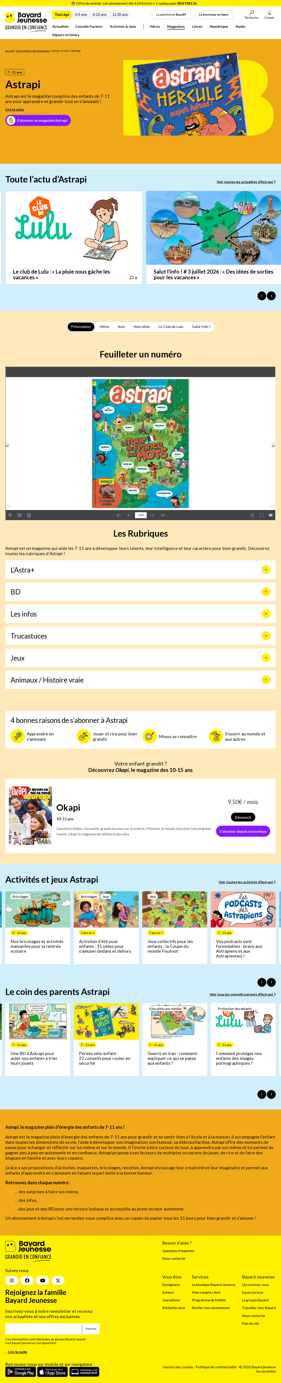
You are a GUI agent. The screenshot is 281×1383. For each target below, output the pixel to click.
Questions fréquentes (178, 1251)
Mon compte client (206, 1292)
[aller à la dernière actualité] (262, 295)
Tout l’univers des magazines (33, 50)
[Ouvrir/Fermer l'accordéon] (266, 569)
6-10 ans (99, 15)
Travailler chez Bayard (259, 1308)
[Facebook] (27, 1280)
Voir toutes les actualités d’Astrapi (245, 182)
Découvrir (243, 817)
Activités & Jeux (123, 26)
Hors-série (141, 327)
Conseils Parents (89, 26)
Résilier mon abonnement (211, 1308)
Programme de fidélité (209, 1300)
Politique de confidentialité (216, 1367)
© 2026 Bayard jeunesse (257, 1367)
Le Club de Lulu (171, 327)
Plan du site (250, 1323)
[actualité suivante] (271, 295)
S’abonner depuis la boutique (243, 831)
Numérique (219, 26)
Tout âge (62, 15)
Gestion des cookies (178, 1367)
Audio (240, 26)
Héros (155, 26)
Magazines (176, 26)
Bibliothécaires (173, 1308)
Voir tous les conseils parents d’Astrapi (242, 994)
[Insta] (11, 1280)
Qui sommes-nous (255, 1284)
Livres (197, 26)
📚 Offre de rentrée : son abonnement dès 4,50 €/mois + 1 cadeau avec (134, 3)
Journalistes (171, 1300)
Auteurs (168, 1292)
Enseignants (171, 1284)
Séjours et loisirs (65, 35)
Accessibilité (266, 1371)
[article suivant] (271, 982)
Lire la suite (14, 109)
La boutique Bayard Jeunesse (213, 1284)
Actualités (60, 26)
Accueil (9, 50)
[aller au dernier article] (262, 982)
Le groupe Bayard (255, 1300)
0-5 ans (81, 15)
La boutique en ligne (213, 14)
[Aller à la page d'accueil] (26, 31)
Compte (269, 17)
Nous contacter (174, 1258)
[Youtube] (42, 1280)
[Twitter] (58, 1280)
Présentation (81, 327)
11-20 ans (120, 15)
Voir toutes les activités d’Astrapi (246, 882)
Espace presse (252, 1292)
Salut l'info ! (201, 327)
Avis (121, 327)
